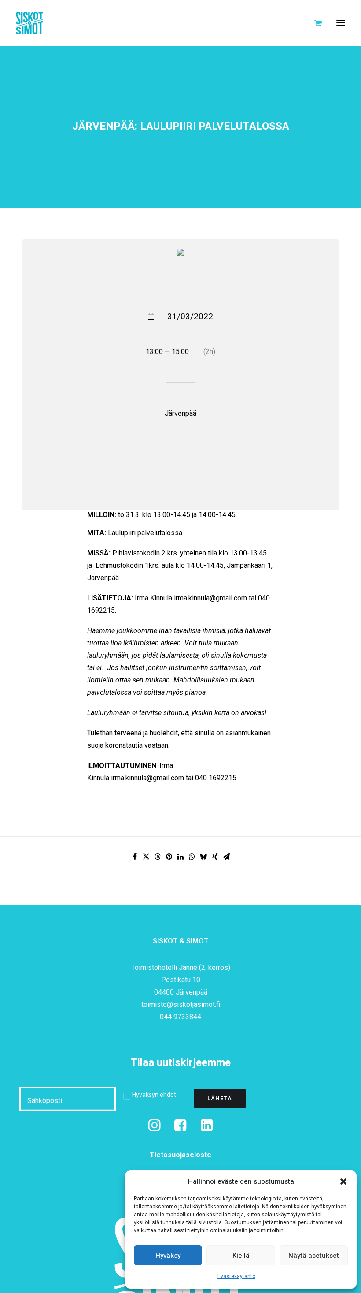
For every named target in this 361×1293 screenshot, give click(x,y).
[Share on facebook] (134, 856)
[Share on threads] (157, 856)
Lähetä (219, 1099)
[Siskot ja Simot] (29, 23)
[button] (343, 1181)
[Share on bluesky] (203, 856)
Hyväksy (167, 1255)
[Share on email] (226, 856)
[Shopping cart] (314, 23)
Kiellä (241, 1255)
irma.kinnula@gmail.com (210, 598)
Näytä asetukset (313, 1255)
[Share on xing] (215, 856)
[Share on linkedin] (180, 856)
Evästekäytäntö (236, 1276)
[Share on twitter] (146, 856)
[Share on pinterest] (169, 856)
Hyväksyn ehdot (154, 1094)
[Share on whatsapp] (192, 856)
